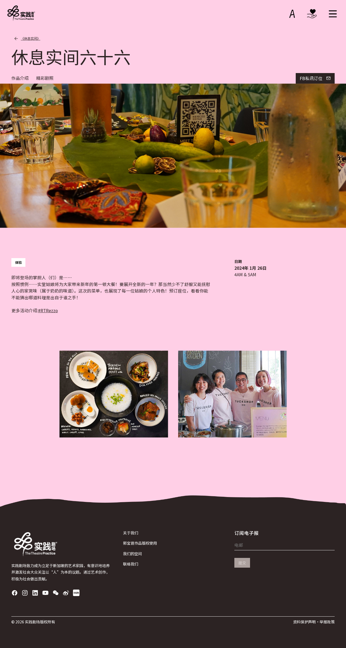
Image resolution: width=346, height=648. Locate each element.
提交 (242, 562)
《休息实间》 (30, 38)
